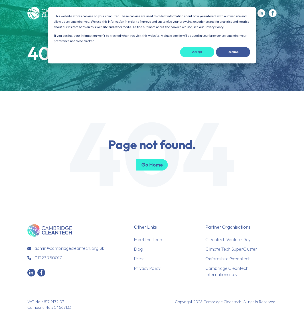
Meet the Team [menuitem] (148, 239)
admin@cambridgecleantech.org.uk (69, 248)
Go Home (152, 165)
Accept (197, 52)
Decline (233, 52)
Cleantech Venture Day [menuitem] (228, 239)
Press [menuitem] (139, 258)
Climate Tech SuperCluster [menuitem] (231, 249)
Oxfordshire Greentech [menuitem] (228, 258)
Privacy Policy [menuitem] (147, 268)
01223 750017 (48, 257)
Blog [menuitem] (138, 249)
